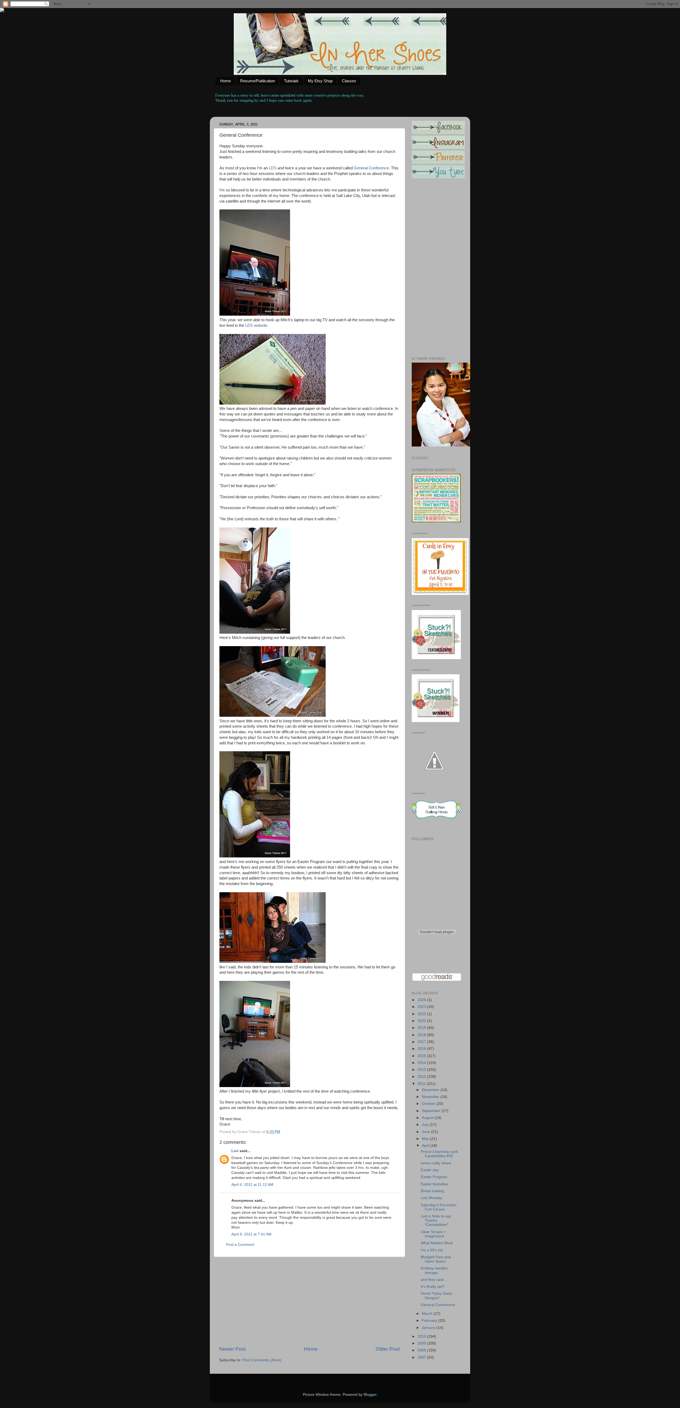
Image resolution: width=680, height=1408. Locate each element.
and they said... (434, 1280)
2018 (422, 1035)
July (426, 1125)
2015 (422, 1056)
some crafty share (436, 1163)
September (431, 1111)
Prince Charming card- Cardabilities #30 (440, 1154)
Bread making (432, 1191)
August (428, 1118)
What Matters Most (437, 1243)
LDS (273, 168)
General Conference (438, 1305)
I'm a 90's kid (432, 1250)
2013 (422, 1070)
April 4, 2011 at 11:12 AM (252, 1185)
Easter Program (434, 1177)
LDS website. (256, 325)
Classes (349, 81)
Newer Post (232, 1349)
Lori (235, 1151)
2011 (422, 1084)
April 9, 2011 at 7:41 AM (251, 1234)
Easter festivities (434, 1184)
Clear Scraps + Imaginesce (433, 1234)
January (429, 1328)
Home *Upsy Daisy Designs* (436, 1295)
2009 (422, 1343)
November (431, 1097)
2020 (422, 1021)
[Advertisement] (309, 1301)
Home (225, 81)
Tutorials (291, 81)
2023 (422, 1007)
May (426, 1139)
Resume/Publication (257, 81)
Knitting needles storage (434, 1270)
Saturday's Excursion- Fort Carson (439, 1207)
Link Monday (431, 1198)
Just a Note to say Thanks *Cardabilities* (436, 1220)
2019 (422, 1028)
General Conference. (372, 168)
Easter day (430, 1170)
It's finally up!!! (433, 1287)
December (431, 1090)
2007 (422, 1357)
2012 (422, 1077)
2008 (422, 1350)
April (426, 1146)
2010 (422, 1336)
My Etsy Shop (320, 81)
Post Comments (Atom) (262, 1360)
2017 (422, 1042)
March (428, 1314)
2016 (422, 1049)
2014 (422, 1063)
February (430, 1321)
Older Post (388, 1349)
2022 (422, 1014)
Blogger (370, 1395)
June (426, 1132)
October (429, 1104)
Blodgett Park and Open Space (436, 1259)
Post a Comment (240, 1245)
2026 (422, 1000)
